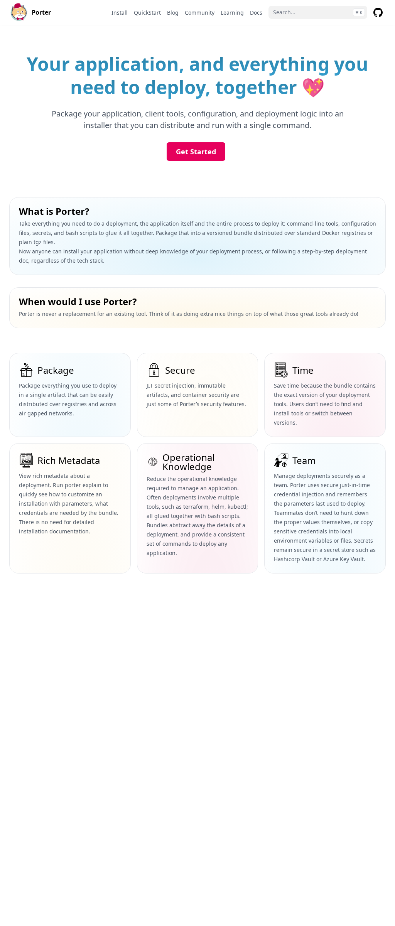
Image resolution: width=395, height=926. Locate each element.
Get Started (196, 151)
